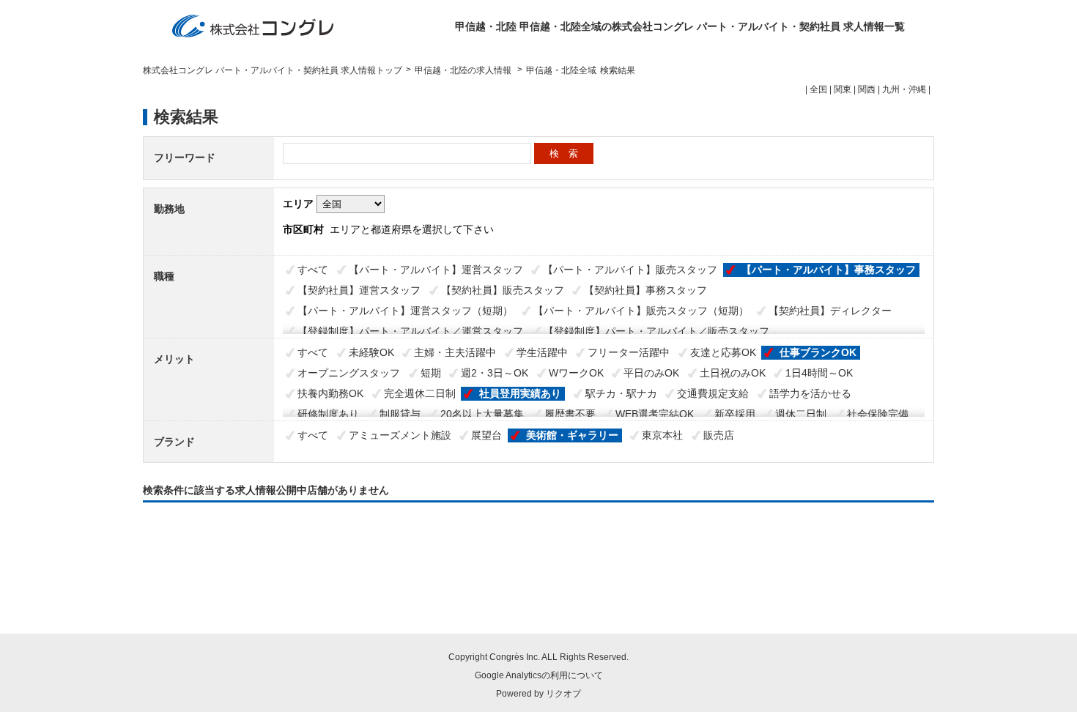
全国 (818, 89)
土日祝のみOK (733, 373)
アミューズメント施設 (400, 435)
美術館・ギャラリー (572, 435)
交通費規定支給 (713, 393)
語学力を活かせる (810, 393)
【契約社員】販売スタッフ (502, 290)
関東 (842, 89)
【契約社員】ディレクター (830, 310)
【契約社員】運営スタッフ (359, 290)
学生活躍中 (542, 352)
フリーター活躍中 (629, 352)
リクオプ (563, 694)
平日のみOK (651, 373)
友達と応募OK (723, 352)
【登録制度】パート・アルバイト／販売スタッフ (656, 331)
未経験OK (371, 352)
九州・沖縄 (904, 89)
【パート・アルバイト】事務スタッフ (828, 269)
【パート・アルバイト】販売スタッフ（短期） (641, 310)
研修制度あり (328, 414)
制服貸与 (400, 414)
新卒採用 (734, 414)
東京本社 (662, 435)
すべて (312, 269)
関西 (867, 89)
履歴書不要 (570, 414)
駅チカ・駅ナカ (621, 393)
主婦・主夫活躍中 (455, 352)
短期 (431, 373)
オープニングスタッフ (348, 373)
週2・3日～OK (494, 373)
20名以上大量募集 (482, 414)
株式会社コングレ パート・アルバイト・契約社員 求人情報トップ (272, 70)
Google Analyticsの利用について (539, 675)
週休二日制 (800, 414)
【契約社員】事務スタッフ (645, 290)
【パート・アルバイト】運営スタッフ (436, 269)
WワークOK (576, 373)
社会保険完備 (877, 414)
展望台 (486, 435)
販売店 (718, 435)
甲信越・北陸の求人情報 (464, 70)
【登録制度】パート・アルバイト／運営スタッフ (410, 331)
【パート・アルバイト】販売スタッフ (630, 269)
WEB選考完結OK (654, 414)
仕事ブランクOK (818, 352)
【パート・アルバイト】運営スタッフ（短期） (405, 310)
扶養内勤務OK (330, 393)
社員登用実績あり (520, 393)
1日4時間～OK (819, 373)
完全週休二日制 (420, 393)
